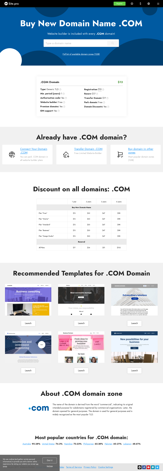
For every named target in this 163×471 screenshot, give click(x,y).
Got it (49, 460)
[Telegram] (157, 467)
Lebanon (127, 443)
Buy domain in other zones (140, 150)
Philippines (88, 443)
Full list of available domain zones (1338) (81, 54)
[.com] (39, 408)
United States (48, 443)
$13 (99, 89)
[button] (120, 4)
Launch (28, 323)
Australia (27, 443)
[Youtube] (148, 467)
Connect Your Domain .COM (33, 150)
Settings (50, 466)
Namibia (68, 443)
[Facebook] (144, 467)
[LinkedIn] (153, 467)
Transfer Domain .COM (88, 149)
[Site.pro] (140, 467)
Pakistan (108, 443)
